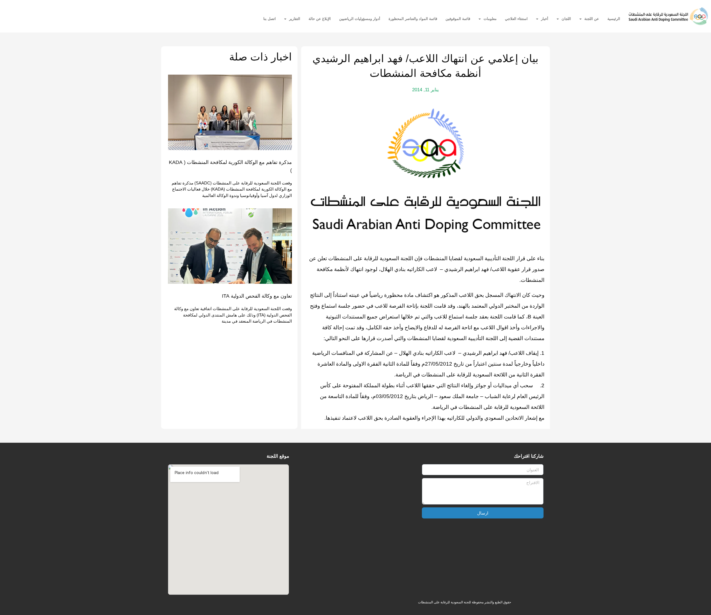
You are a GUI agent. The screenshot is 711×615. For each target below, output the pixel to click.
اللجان (566, 19)
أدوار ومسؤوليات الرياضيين (359, 19)
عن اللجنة (591, 19)
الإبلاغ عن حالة (320, 19)
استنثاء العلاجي (516, 19)
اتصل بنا (269, 19)
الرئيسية (613, 19)
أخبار (544, 19)
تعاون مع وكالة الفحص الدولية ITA (257, 296)
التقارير (294, 19)
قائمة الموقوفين (457, 19)
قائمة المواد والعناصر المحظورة (413, 19)
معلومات (490, 19)
